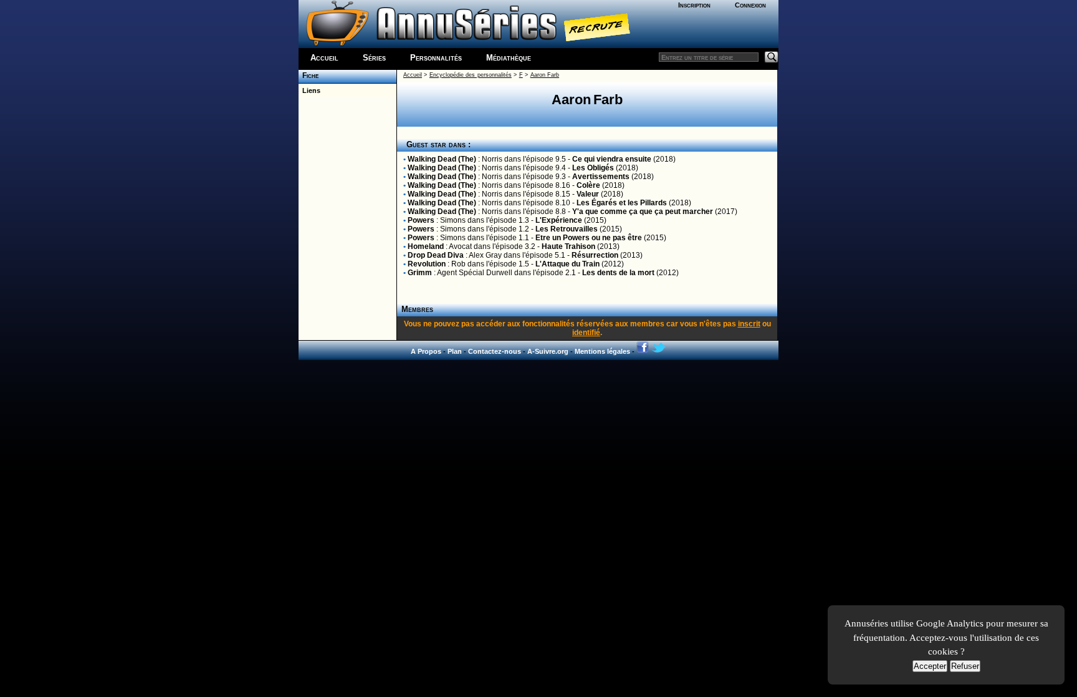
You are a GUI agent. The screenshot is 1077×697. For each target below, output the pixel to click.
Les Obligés (593, 167)
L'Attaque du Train (567, 264)
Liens (309, 90)
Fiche (308, 75)
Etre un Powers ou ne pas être (588, 237)
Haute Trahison (568, 246)
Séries (374, 57)
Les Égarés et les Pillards (622, 202)
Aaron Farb (544, 75)
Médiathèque (508, 57)
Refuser (965, 666)
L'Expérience (558, 220)
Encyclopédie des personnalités (470, 75)
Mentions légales (602, 351)
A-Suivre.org (547, 351)
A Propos (426, 351)
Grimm (420, 272)
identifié (586, 332)
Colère (588, 185)
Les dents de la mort (618, 272)
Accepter (930, 666)
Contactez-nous (494, 351)
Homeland (426, 246)
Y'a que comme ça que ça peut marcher (642, 211)
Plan (455, 351)
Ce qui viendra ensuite (611, 159)
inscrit (749, 323)
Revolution (427, 264)
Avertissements (600, 176)
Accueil (324, 57)
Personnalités (436, 57)
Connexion (750, 5)
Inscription (694, 5)
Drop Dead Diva (436, 255)
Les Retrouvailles (566, 229)
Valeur (588, 194)
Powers (421, 220)
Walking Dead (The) (442, 159)
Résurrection (595, 255)
